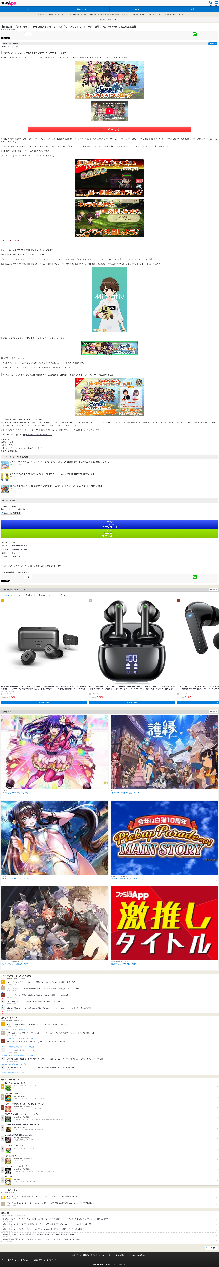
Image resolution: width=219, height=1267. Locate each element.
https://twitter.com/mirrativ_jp (20, 549)
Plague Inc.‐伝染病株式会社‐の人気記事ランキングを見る (18, 1047)
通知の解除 (120, 1255)
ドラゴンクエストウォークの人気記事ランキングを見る (18, 1038)
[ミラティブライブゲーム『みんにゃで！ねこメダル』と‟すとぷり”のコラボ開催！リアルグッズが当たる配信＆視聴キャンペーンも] (56, 468)
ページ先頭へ (212, 1248)
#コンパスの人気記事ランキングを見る (13, 1029)
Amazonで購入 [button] (44, 702)
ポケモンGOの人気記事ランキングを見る (14, 1064)
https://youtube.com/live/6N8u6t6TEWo (37, 434)
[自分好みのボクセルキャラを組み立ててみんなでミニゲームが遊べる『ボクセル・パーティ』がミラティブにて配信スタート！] (54, 492)
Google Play (109, 534)
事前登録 (103, 19)
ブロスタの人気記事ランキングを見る (13, 1072)
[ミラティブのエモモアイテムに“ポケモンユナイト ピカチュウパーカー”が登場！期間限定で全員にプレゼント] (47, 480)
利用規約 (86, 1255)
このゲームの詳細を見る (12, 513)
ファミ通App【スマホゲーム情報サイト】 (50, 14)
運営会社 (94, 1255)
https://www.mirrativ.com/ (19, 546)
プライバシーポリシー (107, 1255)
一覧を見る (213, 589)
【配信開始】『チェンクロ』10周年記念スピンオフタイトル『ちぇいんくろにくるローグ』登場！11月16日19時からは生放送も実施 (155, 14)
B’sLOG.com (141, 1255)
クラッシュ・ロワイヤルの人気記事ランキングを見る (17, 1055)
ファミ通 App (8, 3)
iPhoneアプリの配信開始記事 (99, 14)
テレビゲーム (60, 595)
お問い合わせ (77, 1255)
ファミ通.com (130, 1255)
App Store (109, 525)
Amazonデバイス (45, 595)
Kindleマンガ (30, 595)
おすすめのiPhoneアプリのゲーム (77, 14)
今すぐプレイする (110, 129)
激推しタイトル (113, 19)
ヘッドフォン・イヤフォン (12, 595)
